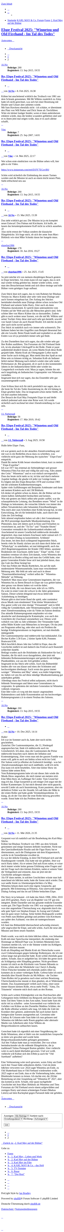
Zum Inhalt (6, 3)
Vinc (3, 129)
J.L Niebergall (8, 414)
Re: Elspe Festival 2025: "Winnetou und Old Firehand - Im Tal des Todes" (29, 78)
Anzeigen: (9, 1115)
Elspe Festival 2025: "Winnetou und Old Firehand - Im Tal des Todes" (30, 32)
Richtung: (28, 1118)
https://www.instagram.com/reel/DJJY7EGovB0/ (25, 169)
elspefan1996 (7, 245)
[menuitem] (8, 9)
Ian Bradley (25, 1193)
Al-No (4, 64)
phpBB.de (35, 1203)
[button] (8, 54)
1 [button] (8, 56)
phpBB (17, 1198)
